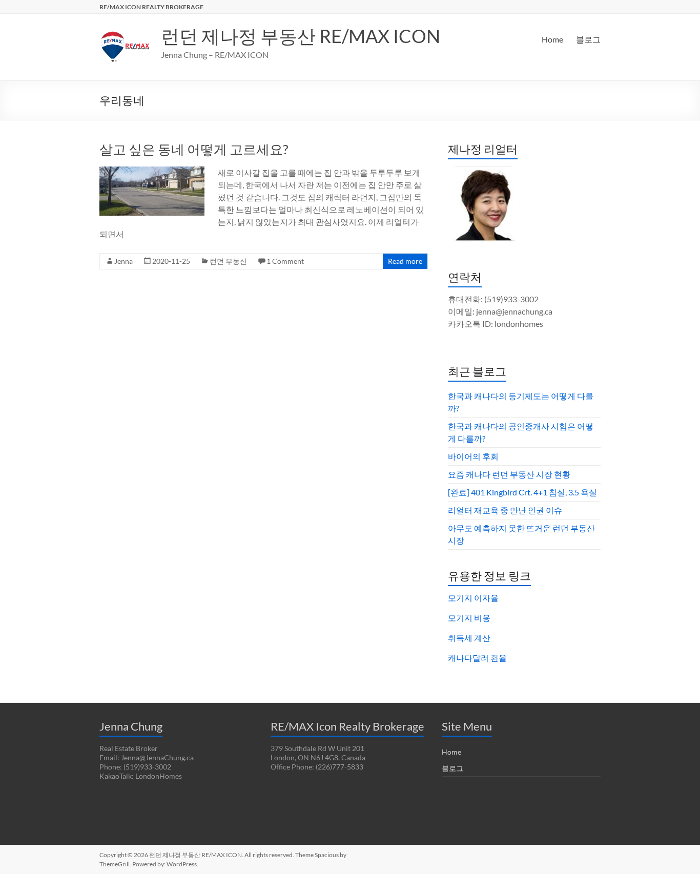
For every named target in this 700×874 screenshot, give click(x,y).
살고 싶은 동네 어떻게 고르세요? (193, 149)
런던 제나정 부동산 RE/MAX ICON (300, 36)
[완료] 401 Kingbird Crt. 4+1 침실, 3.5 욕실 (522, 492)
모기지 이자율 (473, 597)
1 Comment (285, 261)
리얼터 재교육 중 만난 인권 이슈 (505, 510)
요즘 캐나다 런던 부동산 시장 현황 (509, 474)
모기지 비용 (469, 617)
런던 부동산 (228, 261)
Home (552, 39)
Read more (405, 261)
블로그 (588, 39)
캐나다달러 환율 (477, 657)
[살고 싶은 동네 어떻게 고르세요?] (151, 171)
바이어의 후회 (473, 456)
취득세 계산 (469, 637)
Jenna (123, 261)
